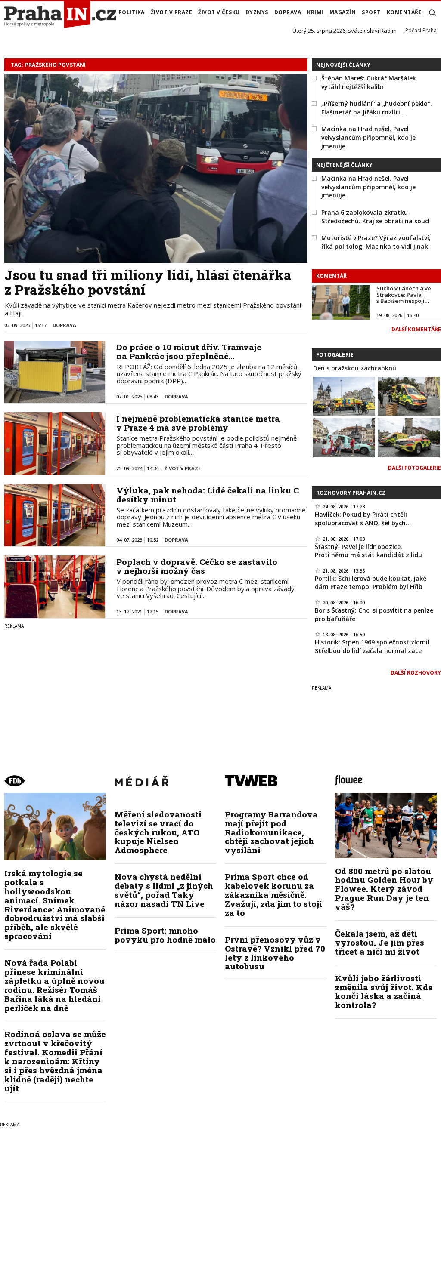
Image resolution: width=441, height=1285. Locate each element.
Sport (371, 12)
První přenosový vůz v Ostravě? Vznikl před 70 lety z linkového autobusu (275, 953)
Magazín (342, 12)
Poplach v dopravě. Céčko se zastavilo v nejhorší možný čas (196, 566)
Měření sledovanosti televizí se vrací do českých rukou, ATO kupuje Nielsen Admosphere (158, 832)
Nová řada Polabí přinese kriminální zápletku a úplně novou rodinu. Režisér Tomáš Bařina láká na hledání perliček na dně (54, 985)
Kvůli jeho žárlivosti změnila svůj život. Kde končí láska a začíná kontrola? (384, 992)
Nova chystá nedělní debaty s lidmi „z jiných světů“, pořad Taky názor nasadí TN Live (164, 890)
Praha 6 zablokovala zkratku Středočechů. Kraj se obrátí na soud (375, 216)
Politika (131, 12)
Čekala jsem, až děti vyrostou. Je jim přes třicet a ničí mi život (379, 942)
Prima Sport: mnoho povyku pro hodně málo (165, 935)
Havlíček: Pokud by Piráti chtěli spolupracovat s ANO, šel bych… (363, 518)
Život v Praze (172, 12)
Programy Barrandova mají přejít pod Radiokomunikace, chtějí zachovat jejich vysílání (271, 832)
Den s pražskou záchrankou (354, 368)
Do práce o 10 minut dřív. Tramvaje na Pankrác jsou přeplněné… (188, 351)
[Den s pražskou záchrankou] (344, 395)
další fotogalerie (414, 467)
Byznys (257, 12)
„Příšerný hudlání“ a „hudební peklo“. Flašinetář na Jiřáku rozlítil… (376, 107)
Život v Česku (219, 12)
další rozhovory (416, 672)
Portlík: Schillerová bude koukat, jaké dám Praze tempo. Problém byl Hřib (370, 582)
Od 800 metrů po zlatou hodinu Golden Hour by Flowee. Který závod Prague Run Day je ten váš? (384, 889)
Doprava (287, 12)
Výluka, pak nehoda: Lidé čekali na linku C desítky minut (207, 495)
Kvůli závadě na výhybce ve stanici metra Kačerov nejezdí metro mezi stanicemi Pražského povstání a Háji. (153, 309)
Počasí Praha (421, 30)
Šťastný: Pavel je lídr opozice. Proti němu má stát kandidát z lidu (368, 550)
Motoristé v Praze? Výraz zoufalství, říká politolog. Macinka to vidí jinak (376, 242)
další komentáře (416, 329)
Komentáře (404, 12)
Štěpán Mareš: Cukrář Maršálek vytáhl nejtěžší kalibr (368, 82)
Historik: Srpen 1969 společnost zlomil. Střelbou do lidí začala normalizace (373, 646)
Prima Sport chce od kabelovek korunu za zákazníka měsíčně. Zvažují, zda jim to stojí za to (273, 894)
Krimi (315, 12)
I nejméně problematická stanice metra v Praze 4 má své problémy (198, 423)
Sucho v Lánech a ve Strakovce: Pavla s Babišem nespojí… (403, 294)
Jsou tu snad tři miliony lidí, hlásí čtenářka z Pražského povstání (148, 282)
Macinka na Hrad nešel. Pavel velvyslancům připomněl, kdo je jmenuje (368, 137)
